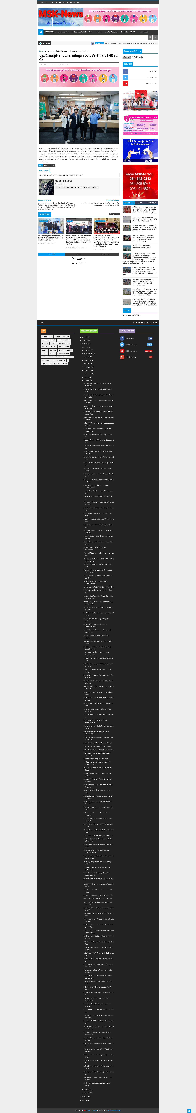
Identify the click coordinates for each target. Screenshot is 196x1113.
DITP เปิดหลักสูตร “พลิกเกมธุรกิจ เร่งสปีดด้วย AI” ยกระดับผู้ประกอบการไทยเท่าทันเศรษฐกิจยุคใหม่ (106, 43)
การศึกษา (66, 336)
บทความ (44, 350)
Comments (152, 203)
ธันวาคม (87, 350)
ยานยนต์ (44, 353)
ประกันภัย (124, 32)
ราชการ (52, 353)
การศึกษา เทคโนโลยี (79, 32)
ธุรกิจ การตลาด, (63, 65)
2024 (84, 344)
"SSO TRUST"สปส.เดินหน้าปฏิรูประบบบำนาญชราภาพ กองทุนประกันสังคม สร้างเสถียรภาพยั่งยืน (145, 219)
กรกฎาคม (87, 367)
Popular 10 (129, 203)
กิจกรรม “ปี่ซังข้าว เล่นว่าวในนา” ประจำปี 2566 (98, 750)
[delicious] (77, 2)
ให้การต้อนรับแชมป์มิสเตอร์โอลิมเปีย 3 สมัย (97, 746)
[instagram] (74, 2)
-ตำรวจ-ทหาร (144, 32)
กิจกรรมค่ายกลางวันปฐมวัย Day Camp (96, 759)
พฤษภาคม (87, 374)
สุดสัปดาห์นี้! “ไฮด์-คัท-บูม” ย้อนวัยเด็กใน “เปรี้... (98, 895)
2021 (84, 1100)
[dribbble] (63, 2)
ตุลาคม (86, 357)
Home (41, 51)
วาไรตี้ (52, 357)
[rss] (67, 2)
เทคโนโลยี (45, 347)
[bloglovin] (59, 2)
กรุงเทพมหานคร (63, 32)
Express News (50, 32)
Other (132, 32)
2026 (84, 337)
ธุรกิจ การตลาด (49, 51)
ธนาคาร (53, 347)
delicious (78, 187)
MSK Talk (57, 363)
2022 (84, 1097)
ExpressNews (71, 43)
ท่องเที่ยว (69, 220)
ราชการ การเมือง (63, 353)
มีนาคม (86, 380)
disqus (78, 254)
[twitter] (52, 2)
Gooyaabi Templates (114, 1110)
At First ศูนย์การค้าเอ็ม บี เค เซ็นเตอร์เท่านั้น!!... (98, 587)
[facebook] (49, 2)
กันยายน (87, 360)
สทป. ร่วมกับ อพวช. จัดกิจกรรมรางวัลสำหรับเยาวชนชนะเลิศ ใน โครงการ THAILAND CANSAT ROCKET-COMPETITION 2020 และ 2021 (139, 271)
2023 (84, 347)
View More (115, 214)
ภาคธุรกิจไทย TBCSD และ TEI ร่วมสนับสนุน (98, 743)
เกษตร (60, 340)
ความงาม (45, 343)
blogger (52, 254)
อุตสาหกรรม (61, 360)
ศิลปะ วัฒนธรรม (61, 357)
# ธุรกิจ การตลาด (49, 165)
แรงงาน (99, 32)
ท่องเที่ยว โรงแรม (111, 32)
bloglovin (87, 187)
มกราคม (87, 1093)
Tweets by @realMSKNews (132, 315)
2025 (84, 340)
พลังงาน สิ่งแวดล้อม (65, 350)
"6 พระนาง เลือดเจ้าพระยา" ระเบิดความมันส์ (98, 899)
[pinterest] (56, 2)
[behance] (70, 2)
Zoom (140, 203)
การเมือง (58, 336)
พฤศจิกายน (87, 354)
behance (95, 187)
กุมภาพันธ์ (87, 1089)
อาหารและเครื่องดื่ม (48, 360)
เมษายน (86, 377)
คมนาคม (67, 340)
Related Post (45, 214)
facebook (105, 254)
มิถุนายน (87, 370)
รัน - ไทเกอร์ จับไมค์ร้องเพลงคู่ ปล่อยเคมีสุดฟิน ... (99, 835)
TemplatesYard (92, 1110)
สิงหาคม (87, 364)
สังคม (90, 32)
